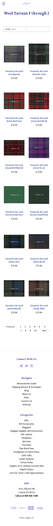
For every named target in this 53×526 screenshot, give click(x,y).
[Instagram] (31, 366)
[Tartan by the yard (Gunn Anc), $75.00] (14, 241)
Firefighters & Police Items (26, 451)
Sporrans (26, 441)
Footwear (26, 444)
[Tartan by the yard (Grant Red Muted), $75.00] (14, 147)
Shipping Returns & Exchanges (26, 386)
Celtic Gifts (26, 455)
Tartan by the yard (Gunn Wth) (39, 307)
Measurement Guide (26, 383)
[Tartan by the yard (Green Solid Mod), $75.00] (39, 194)
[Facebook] (21, 366)
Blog (26, 390)
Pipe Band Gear (26, 448)
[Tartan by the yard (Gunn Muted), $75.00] (14, 288)
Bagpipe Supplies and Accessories (26, 430)
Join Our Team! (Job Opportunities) (26, 472)
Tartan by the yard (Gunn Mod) (39, 260)
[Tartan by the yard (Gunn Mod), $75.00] (39, 241)
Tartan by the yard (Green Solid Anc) (14, 213)
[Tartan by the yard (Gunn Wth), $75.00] (39, 288)
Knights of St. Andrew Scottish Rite (27, 465)
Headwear (27, 437)
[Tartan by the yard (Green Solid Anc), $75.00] (14, 194)
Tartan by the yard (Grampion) (14, 73)
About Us (26, 393)
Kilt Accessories (26, 423)
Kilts (26, 420)
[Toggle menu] (3, 3)
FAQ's (26, 397)
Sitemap (26, 404)
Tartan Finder (26, 462)
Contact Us (26, 400)
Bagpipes (26, 427)
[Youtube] (26, 366)
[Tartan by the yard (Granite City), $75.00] (39, 54)
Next (44, 330)
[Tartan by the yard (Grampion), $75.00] (14, 54)
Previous (10, 326)
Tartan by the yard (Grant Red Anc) (14, 119)
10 (35, 330)
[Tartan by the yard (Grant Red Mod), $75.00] (39, 100)
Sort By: (8, 29)
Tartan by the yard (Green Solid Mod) (39, 213)
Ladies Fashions (26, 458)
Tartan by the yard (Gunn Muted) (14, 307)
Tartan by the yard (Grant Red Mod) (39, 119)
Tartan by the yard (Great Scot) (39, 166)
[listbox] (19, 29)
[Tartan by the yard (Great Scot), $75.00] (39, 147)
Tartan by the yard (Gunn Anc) (14, 260)
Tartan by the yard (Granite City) (39, 73)
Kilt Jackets (26, 434)
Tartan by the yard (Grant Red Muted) (14, 166)
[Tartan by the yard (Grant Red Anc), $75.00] (14, 100)
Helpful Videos (26, 469)
